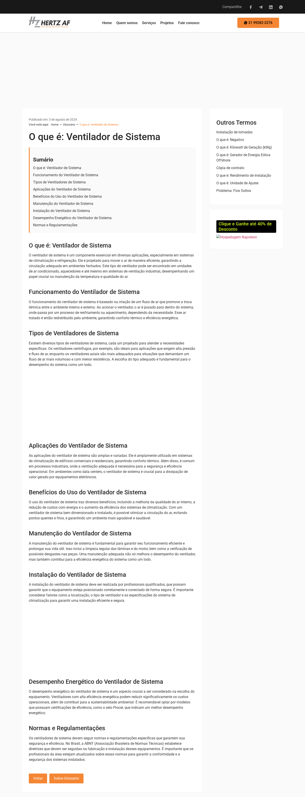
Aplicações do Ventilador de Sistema (62, 189)
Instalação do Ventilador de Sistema (61, 211)
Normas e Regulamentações (55, 225)
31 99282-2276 (260, 23)
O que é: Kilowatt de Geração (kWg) (244, 147)
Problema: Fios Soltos (233, 191)
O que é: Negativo (230, 140)
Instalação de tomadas (234, 132)
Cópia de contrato (230, 168)
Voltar (38, 778)
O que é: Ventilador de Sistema (57, 168)
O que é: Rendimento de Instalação (243, 175)
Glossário (69, 124)
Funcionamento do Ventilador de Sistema (65, 175)
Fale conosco (188, 23)
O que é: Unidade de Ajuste (237, 183)
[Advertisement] (152, 65)
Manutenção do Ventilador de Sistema (63, 203)
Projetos (167, 23)
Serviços (149, 23)
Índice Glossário (66, 778)
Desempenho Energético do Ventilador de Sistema (72, 218)
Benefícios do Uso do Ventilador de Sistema (67, 196)
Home (107, 23)
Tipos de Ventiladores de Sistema (59, 182)
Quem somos (127, 23)
